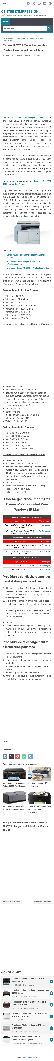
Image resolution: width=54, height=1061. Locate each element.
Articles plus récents (11, 902)
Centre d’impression (19, 11)
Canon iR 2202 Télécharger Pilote (23, 117)
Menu (5, 22)
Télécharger (44, 525)
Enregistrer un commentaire (32, 55)
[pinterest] (17, 756)
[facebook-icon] (28, 3)
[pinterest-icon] (50, 3)
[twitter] (11, 756)
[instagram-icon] (39, 3)
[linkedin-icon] (45, 3)
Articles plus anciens (42, 902)
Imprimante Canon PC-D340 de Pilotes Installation (28, 268)
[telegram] (30, 756)
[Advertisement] (27, 940)
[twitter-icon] (34, 3)
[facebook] (5, 756)
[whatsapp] (24, 756)
